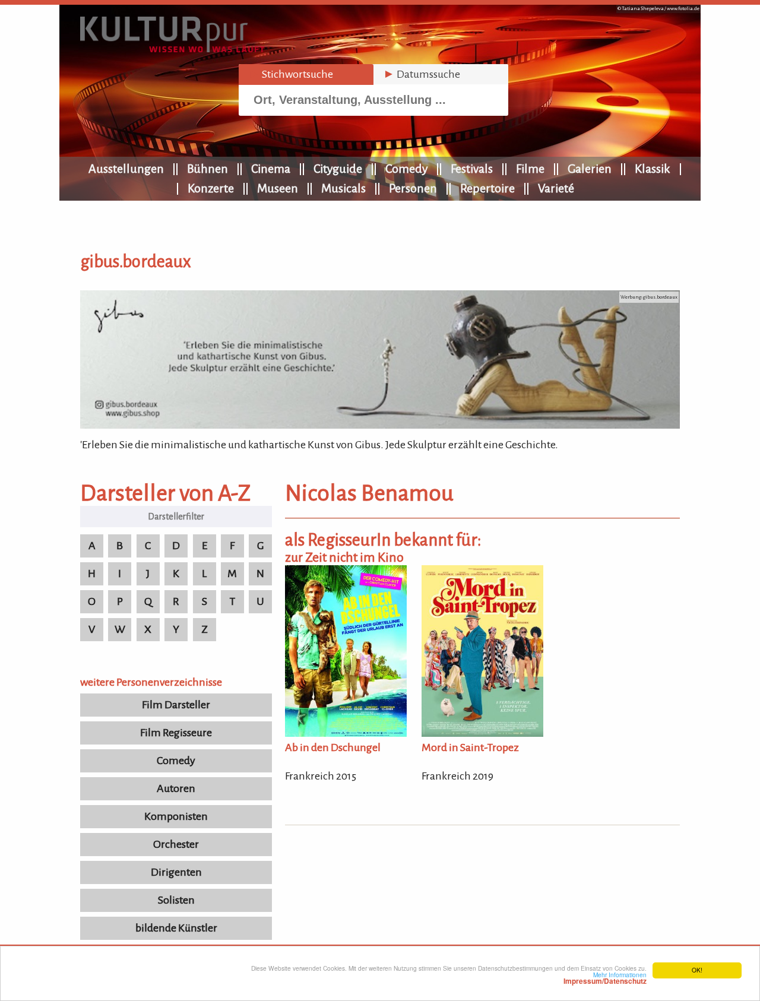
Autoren (176, 788)
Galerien (590, 168)
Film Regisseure (176, 733)
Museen (277, 188)
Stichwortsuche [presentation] (290, 74)
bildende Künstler (176, 928)
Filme (530, 168)
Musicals (343, 188)
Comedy (406, 168)
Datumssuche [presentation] (421, 74)
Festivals (472, 168)
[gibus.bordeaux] (380, 425)
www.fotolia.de (683, 8)
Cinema (270, 168)
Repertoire (487, 188)
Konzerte (211, 188)
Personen (413, 188)
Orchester (176, 844)
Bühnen (207, 168)
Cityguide (338, 168)
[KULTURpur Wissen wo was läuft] (172, 49)
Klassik (652, 168)
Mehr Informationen (605, 978)
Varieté (556, 188)
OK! (697, 969)
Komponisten (176, 816)
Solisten (176, 900)
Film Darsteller (176, 705)
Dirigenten (176, 872)
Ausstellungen (126, 168)
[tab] (306, 74)
